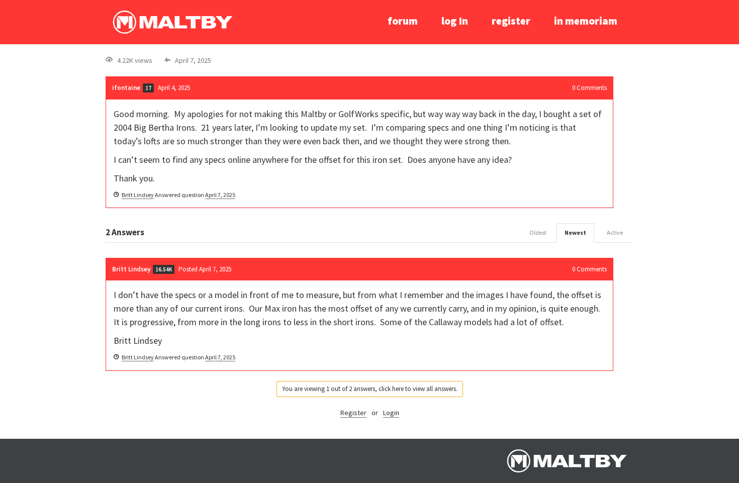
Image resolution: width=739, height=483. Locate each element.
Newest (575, 232)
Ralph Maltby (172, 22)
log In (454, 21)
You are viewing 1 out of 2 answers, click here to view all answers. (369, 388)
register (511, 21)
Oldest (537, 232)
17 (148, 87)
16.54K (163, 269)
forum (403, 21)
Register (353, 412)
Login (391, 412)
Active (615, 232)
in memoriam (585, 21)
